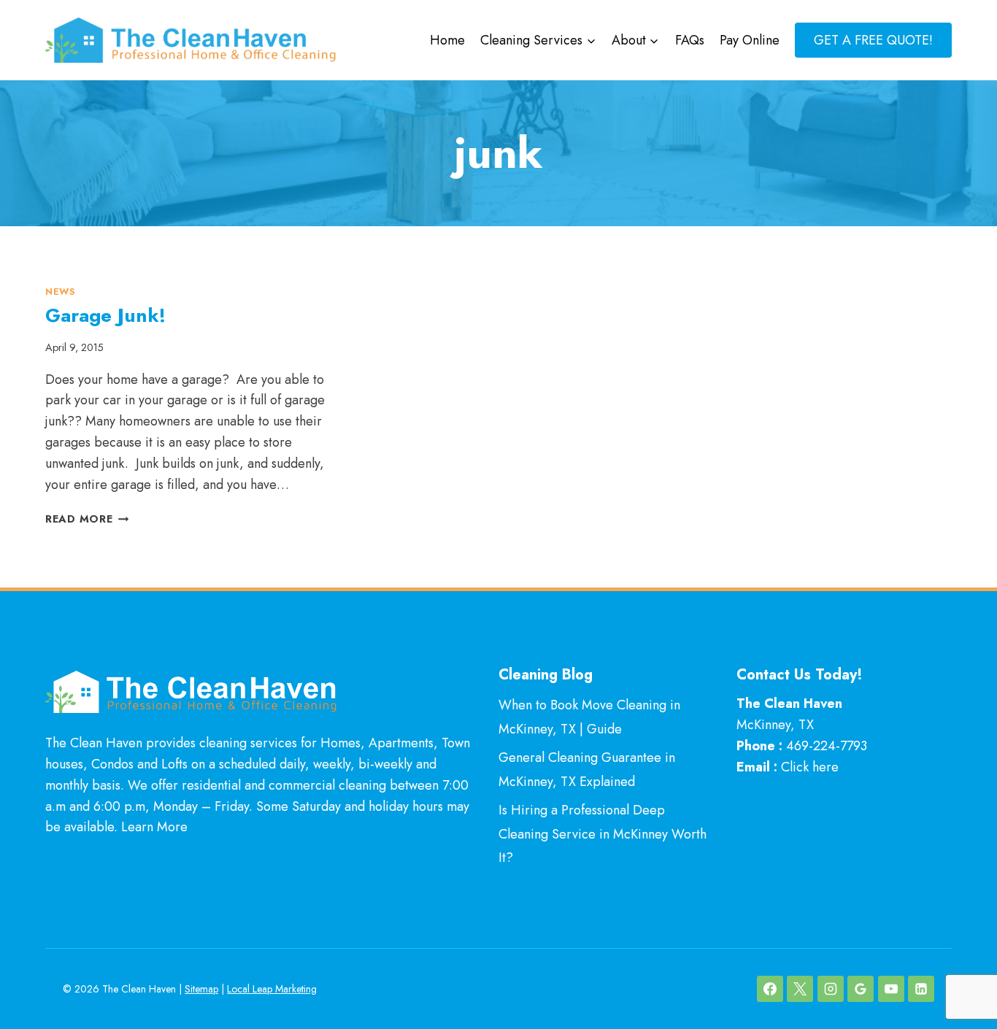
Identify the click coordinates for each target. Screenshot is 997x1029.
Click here (810, 767)
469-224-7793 (826, 745)
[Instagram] (830, 989)
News (60, 291)
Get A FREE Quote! (873, 40)
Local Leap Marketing (272, 989)
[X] (800, 989)
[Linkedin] (921, 989)
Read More (86, 519)
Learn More (154, 826)
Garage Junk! (105, 315)
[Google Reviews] (860, 989)
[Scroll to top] (959, 969)
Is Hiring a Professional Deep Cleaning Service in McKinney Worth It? (602, 834)
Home (447, 40)
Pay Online (749, 40)
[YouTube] (891, 989)
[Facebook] (770, 989)
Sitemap (201, 989)
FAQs (689, 40)
